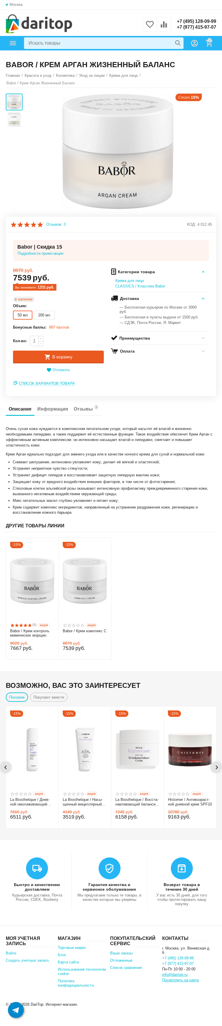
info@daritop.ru (175, 974)
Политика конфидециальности (75, 983)
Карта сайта (68, 962)
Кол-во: (20, 341)
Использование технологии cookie (82, 971)
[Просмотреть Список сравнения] (164, 27)
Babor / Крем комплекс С (84, 631)
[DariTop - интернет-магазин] (39, 24)
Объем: (20, 306)
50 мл (23, 315)
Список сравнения (126, 967)
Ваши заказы (121, 953)
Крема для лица (129, 280)
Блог (62, 955)
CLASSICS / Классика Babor (140, 286)
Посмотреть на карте (180, 980)
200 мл (44, 315)
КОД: (191, 224)
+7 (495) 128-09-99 (196, 21)
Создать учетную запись (27, 960)
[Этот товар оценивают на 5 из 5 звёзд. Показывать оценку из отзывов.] (21, 625)
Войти (11, 953)
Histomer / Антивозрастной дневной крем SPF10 (190, 801)
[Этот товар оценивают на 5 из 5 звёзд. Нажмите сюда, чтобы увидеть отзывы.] (26, 224)
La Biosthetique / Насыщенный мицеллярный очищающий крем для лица (83, 802)
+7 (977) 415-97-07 (196, 27)
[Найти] (178, 43)
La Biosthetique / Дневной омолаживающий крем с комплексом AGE (31, 802)
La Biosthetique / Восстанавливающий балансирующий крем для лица (136, 802)
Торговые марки (72, 947)
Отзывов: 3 (56, 225)
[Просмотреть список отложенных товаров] (149, 27)
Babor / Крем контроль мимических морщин (29, 633)
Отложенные (121, 960)
